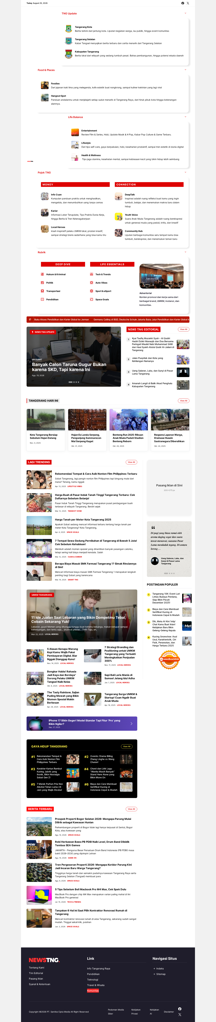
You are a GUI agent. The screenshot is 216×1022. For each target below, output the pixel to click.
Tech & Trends (74, 902)
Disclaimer (169, 1011)
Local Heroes (51, 634)
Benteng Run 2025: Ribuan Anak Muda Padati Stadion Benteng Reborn (128, 438)
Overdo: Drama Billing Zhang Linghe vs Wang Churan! (102, 759)
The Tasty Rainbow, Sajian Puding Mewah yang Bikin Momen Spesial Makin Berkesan (63, 697)
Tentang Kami (36, 967)
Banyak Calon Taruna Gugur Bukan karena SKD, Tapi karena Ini (69, 367)
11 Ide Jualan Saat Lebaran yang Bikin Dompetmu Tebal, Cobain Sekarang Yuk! (78, 619)
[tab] (70, 382)
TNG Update (69, 13)
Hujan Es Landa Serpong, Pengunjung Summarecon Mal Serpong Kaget (86, 438)
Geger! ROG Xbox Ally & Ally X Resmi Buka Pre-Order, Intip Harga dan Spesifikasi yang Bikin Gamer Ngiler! (85, 722)
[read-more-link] (133, 723)
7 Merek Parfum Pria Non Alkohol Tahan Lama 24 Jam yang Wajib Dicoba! (50, 787)
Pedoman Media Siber (116, 1011)
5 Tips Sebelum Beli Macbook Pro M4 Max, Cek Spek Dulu (90, 889)
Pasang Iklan (36, 978)
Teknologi (92, 979)
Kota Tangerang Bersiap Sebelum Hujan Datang (43, 436)
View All (183, 329)
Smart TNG (73, 580)
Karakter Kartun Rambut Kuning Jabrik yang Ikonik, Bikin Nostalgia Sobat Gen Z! (49, 773)
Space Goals (73, 532)
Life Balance (75, 117)
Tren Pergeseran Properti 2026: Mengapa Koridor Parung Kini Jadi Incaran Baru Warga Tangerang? (93, 866)
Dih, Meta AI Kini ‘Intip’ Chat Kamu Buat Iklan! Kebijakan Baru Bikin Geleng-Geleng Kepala (164, 626)
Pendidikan (93, 974)
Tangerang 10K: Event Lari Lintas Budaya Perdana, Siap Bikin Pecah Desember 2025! (166, 598)
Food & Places (46, 70)
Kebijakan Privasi (136, 1011)
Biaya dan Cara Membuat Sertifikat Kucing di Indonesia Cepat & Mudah (103, 787)
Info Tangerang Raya (98, 968)
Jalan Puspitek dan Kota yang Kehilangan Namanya (147, 359)
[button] (185, 13)
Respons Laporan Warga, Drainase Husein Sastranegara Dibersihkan (169, 438)
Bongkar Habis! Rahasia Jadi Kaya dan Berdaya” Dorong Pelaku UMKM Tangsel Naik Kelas (61, 676)
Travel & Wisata (95, 985)
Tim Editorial (36, 973)
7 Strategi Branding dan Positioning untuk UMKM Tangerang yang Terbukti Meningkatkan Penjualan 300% (120, 654)
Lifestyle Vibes (75, 486)
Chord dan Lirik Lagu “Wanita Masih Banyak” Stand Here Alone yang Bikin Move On (102, 773)
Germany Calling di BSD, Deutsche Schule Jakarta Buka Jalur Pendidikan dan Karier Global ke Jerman (137, 319)
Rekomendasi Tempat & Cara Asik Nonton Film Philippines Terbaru (96, 473)
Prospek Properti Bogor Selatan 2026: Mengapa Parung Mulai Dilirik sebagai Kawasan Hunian (93, 820)
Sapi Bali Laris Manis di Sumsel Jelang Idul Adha (120, 676)
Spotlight (37, 360)
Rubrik (42, 252)
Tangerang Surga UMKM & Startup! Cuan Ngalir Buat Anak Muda (121, 697)
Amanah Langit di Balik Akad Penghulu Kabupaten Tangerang (152, 385)
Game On (72, 858)
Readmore (158, 548)
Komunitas (93, 990)
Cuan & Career (75, 557)
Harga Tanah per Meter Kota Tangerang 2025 (83, 519)
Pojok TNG (44, 172)
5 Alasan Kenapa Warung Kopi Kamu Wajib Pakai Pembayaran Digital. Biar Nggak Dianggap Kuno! (62, 654)
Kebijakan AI (154, 1011)
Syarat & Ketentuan (39, 984)
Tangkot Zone (75, 511)
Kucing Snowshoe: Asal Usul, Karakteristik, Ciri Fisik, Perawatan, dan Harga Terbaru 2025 (164, 641)
